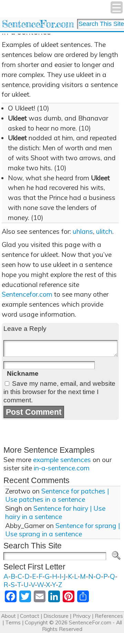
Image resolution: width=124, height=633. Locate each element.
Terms (13, 622)
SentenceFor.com (38, 24)
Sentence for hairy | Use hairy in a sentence (55, 512)
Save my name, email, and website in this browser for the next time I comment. (59, 392)
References (109, 616)
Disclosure (56, 616)
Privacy (82, 616)
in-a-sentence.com (62, 468)
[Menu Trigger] (117, 7)
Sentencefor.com (27, 294)
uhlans (83, 231)
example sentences (62, 459)
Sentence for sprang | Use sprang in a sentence (62, 529)
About (8, 616)
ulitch (104, 231)
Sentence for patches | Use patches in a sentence (57, 495)
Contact (29, 616)
